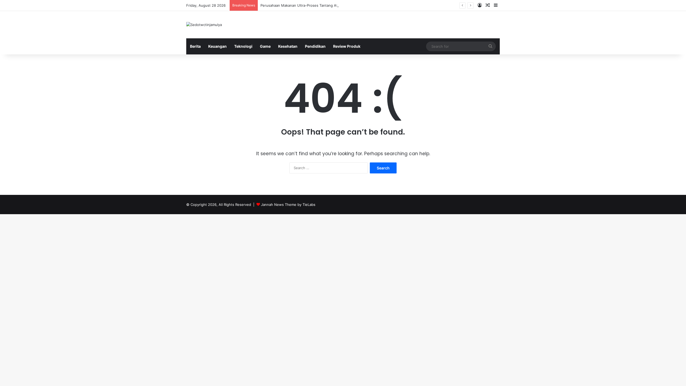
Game (265, 46)
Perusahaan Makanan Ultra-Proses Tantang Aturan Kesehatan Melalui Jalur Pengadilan (332, 5)
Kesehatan (287, 46)
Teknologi (243, 46)
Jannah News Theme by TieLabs (288, 204)
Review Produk (346, 46)
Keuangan (217, 46)
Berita (195, 46)
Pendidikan (315, 46)
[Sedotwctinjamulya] (204, 25)
